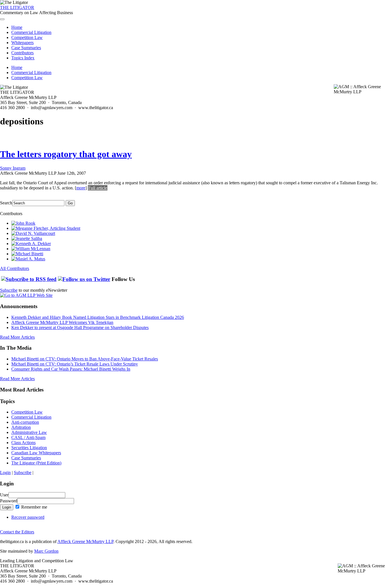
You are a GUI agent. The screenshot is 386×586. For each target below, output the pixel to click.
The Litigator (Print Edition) (36, 462)
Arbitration (21, 427)
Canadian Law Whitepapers (36, 452)
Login (5, 472)
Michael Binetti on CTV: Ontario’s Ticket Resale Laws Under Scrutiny (74, 364)
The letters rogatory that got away (66, 154)
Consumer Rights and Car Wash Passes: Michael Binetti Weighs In (70, 369)
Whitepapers (22, 42)
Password (8, 500)
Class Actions (23, 442)
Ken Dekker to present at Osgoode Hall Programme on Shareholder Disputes (80, 327)
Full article (97, 187)
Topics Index (22, 57)
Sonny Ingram (12, 168)
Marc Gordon (46, 551)
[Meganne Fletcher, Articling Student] (45, 228)
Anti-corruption (25, 422)
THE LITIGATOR (17, 7)
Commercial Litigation (31, 32)
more (80, 187)
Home (16, 27)
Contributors (22, 52)
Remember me (33, 507)
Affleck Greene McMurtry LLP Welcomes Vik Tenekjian (62, 322)
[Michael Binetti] (27, 253)
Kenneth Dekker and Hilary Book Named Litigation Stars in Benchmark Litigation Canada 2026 (97, 317)
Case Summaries (26, 47)
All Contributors (14, 268)
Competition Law (27, 37)
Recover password (27, 517)
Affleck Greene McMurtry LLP (85, 541)
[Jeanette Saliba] (26, 238)
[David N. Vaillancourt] (33, 233)
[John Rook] (23, 223)
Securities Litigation (29, 447)
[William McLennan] (30, 248)
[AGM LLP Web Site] (26, 295)
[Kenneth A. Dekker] (31, 243)
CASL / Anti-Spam (28, 437)
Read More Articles (17, 337)
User (4, 494)
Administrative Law (29, 432)
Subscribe (9, 290)
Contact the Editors (17, 531)
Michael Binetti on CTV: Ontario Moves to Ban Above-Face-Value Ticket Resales (84, 358)
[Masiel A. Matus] (28, 258)
